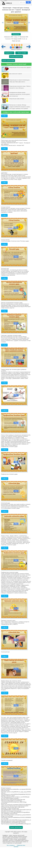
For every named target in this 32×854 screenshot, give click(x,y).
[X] (17, 47)
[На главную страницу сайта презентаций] (7, 3)
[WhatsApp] (21, 47)
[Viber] (19, 47)
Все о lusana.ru (10, 845)
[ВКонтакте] (11, 47)
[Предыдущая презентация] (4, 47)
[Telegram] (15, 47)
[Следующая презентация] (28, 47)
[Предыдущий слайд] (2, 23)
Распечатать (16, 34)
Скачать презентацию (8, 60)
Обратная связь (21, 845)
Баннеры (16, 846)
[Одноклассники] (13, 47)
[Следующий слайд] (29, 23)
